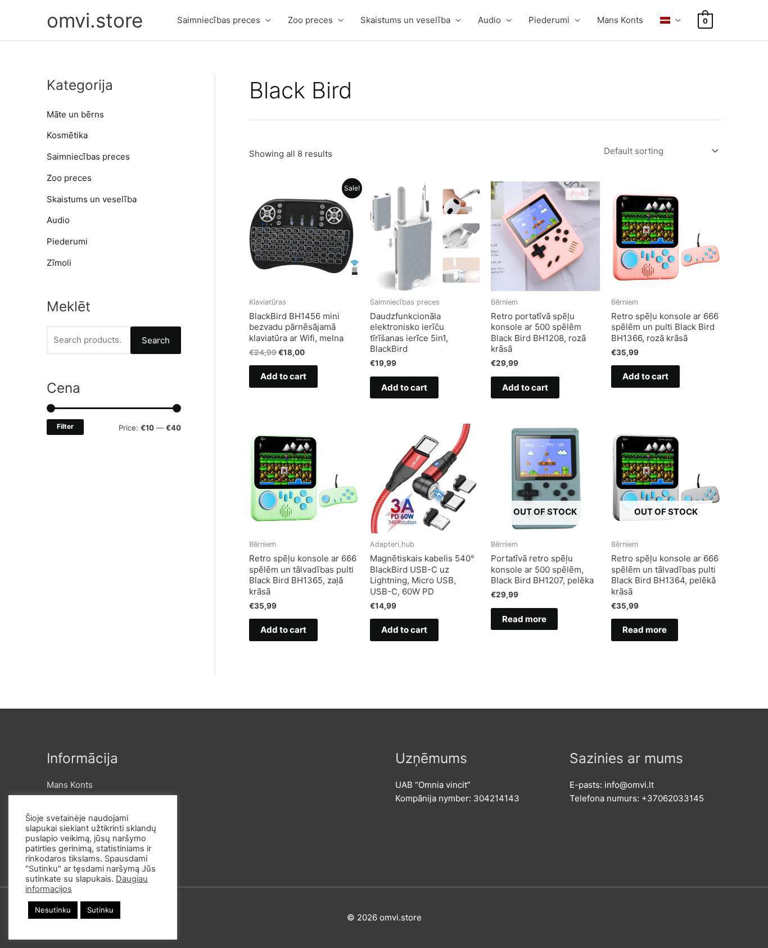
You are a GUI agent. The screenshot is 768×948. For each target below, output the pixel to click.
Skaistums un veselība (405, 20)
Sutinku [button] (100, 909)
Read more (524, 619)
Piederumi (549, 20)
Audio (489, 20)
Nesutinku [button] (53, 909)
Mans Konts (620, 20)
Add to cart (283, 376)
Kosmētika (67, 135)
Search (156, 340)
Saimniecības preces (218, 20)
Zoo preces (310, 20)
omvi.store (95, 20)
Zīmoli (59, 262)
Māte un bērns (75, 114)
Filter (65, 426)
